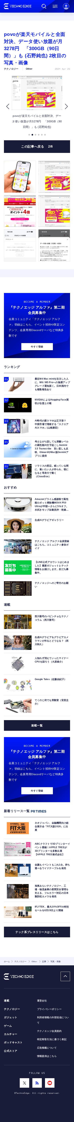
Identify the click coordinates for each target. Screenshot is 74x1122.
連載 (6, 1000)
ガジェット (10, 1017)
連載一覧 (37, 725)
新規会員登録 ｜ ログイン (66, 6)
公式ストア (10, 1051)
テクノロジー (12, 1009)
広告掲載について (47, 1047)
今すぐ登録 (37, 346)
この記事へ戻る (37, 146)
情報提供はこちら (47, 1056)
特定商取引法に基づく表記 (52, 1039)
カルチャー (10, 1034)
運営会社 (42, 1000)
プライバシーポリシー (49, 1009)
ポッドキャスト (13, 1042)
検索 (44, 6)
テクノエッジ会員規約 (49, 1031)
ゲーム (8, 1026)
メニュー (55, 6)
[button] (7, 106)
